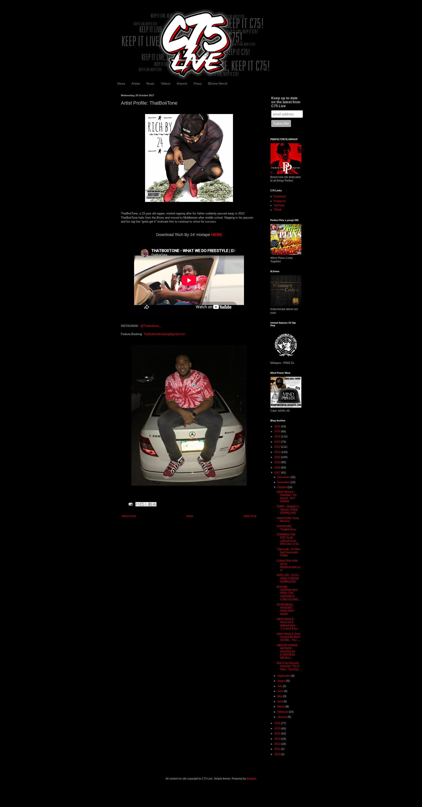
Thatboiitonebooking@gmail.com (164, 334)
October (282, 487)
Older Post (250, 516)
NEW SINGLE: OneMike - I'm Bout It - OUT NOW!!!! (286, 496)
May (280, 696)
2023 (277, 441)
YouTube (279, 205)
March (281, 706)
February (283, 711)
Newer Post (129, 516)
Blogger (251, 778)
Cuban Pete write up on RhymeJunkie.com (288, 565)
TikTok (277, 209)
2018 (277, 467)
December (284, 477)
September (284, 675)
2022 (277, 446)
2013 (277, 738)
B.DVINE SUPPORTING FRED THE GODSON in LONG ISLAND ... (289, 593)
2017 (277, 472)
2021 (277, 452)
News (121, 83)
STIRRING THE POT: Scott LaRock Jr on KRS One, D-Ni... (288, 539)
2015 (277, 728)
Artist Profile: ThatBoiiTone (286, 528)
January (282, 716)
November (284, 482)
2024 (277, 436)
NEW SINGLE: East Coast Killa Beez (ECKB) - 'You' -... (288, 637)
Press (198, 83)
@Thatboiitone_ (150, 326)
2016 (277, 723)
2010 (277, 754)
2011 (277, 749)
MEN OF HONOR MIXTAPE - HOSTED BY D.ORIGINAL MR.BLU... (287, 652)
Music (150, 83)
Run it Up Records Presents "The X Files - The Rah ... (289, 666)
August (281, 680)
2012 (277, 743)
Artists (135, 83)
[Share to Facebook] (150, 504)
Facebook (280, 196)
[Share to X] (146, 504)
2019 (277, 462)
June (280, 691)
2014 (277, 733)
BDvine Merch (217, 83)
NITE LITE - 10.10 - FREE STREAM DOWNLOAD (288, 578)
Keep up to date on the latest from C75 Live (285, 102)
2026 (277, 426)
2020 (277, 457)
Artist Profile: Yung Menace (288, 520)
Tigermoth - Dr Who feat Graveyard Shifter (288, 552)
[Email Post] (130, 504)
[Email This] (137, 504)
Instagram (280, 201)
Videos (165, 83)
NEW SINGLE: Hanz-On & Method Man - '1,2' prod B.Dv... (288, 624)
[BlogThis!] (142, 504)
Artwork (182, 83)
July (280, 686)
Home (189, 516)
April (280, 701)
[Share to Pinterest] (154, 504)
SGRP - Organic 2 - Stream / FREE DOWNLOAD (288, 509)
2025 (277, 431)
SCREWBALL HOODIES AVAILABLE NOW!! (285, 609)
